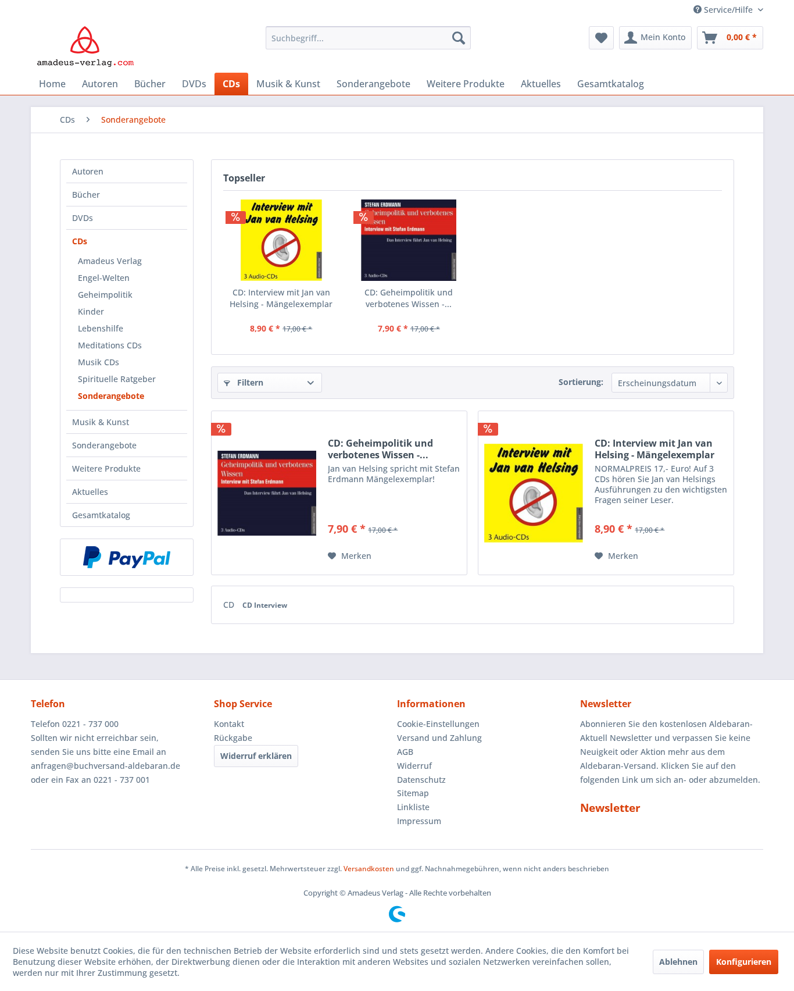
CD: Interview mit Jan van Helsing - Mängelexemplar (281, 298)
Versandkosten (369, 869)
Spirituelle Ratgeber (117, 378)
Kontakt (229, 723)
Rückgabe (233, 737)
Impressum (419, 820)
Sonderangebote (111, 395)
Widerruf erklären (256, 755)
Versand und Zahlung (439, 737)
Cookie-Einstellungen (438, 723)
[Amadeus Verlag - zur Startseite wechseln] (85, 46)
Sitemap (413, 792)
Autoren (87, 171)
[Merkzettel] (601, 37)
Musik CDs (98, 362)
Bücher (86, 194)
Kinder (91, 311)
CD (230, 604)
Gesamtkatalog (101, 515)
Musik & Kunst (100, 421)
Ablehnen (678, 961)
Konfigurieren (743, 961)
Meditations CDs (110, 345)
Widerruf (414, 765)
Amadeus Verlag (110, 260)
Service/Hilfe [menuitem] (728, 9)
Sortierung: (581, 381)
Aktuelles (90, 491)
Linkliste (413, 806)
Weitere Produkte (106, 468)
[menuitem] (368, 37)
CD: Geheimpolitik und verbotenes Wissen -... (408, 298)
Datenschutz (421, 779)
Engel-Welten (104, 277)
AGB (405, 751)
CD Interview (264, 605)
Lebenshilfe (100, 328)
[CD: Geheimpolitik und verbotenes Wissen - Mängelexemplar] (409, 240)
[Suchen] (458, 37)
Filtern (249, 382)
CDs (79, 241)
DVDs (82, 217)
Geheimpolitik (105, 294)
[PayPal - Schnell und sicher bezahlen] (126, 557)
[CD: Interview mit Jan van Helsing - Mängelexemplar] (281, 240)
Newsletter (610, 807)
